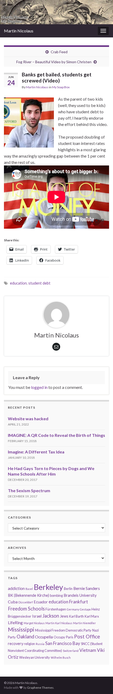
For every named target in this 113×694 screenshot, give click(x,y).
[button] (29, 122)
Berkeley (48, 587)
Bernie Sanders (86, 588)
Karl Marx (92, 616)
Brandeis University (80, 595)
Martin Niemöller (84, 623)
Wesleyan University (34, 657)
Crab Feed (59, 52)
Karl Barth (76, 616)
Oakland (25, 636)
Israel (37, 616)
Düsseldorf (25, 602)
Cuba (13, 601)
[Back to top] (101, 662)
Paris (69, 637)
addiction (16, 588)
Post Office (87, 636)
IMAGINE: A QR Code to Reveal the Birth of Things (56, 435)
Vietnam (87, 650)
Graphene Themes (40, 688)
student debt (39, 283)
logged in (39, 387)
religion (29, 644)
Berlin (68, 589)
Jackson (50, 616)
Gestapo (85, 609)
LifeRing (15, 622)
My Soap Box (61, 87)
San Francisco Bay (62, 643)
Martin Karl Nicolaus (58, 623)
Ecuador (41, 602)
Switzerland (71, 650)
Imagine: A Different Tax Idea (36, 451)
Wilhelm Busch (61, 657)
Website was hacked (28, 418)
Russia (40, 644)
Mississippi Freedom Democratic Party (63, 630)
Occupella (44, 636)
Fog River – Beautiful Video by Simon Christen (53, 62)
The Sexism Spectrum (29, 490)
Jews (64, 616)
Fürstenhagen (55, 609)
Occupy (59, 637)
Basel (29, 588)
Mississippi (21, 629)
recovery (15, 643)
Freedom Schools (26, 609)
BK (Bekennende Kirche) (28, 595)
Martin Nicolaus (18, 30)
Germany (73, 609)
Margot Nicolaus (34, 623)
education (18, 283)
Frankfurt (78, 601)
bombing (56, 595)
